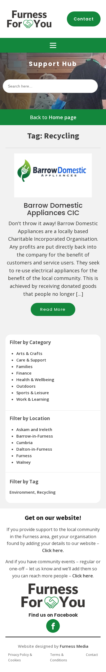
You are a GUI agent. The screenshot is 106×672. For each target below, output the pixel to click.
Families (24, 366)
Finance (24, 373)
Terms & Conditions (58, 657)
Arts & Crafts (29, 353)
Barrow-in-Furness (34, 436)
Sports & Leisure (32, 392)
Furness (24, 455)
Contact (84, 19)
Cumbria (24, 442)
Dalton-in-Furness (34, 449)
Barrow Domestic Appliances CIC (53, 209)
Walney (23, 462)
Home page (62, 117)
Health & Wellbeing (35, 379)
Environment (22, 492)
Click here (82, 576)
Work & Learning (32, 399)
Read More (57, 311)
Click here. (53, 550)
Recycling (46, 492)
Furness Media (74, 646)
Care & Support (31, 360)
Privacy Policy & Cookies (20, 657)
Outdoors (26, 386)
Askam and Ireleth (34, 429)
